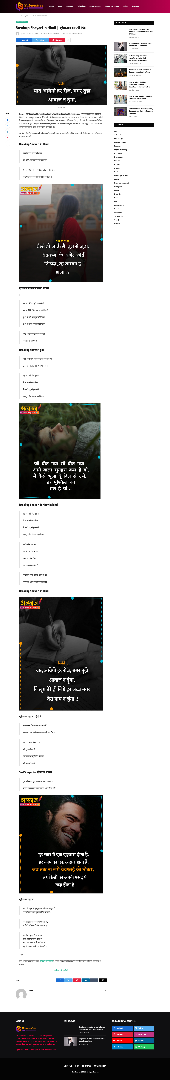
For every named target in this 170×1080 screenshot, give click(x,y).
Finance (117, 164)
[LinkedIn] (7, 131)
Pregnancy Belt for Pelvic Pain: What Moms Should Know (140, 44)
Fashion (125, 6)
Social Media (118, 213)
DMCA (77, 1066)
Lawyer (116, 190)
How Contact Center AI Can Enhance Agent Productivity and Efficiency (141, 31)
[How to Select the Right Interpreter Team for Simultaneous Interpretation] (120, 85)
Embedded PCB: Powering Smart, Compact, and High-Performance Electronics (141, 111)
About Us (68, 1066)
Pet (115, 201)
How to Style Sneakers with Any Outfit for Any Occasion (140, 97)
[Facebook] (7, 120)
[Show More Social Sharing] (68, 40)
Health (116, 179)
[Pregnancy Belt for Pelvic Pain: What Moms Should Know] (120, 46)
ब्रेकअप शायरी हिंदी (46, 961)
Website (117, 224)
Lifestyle (135, 6)
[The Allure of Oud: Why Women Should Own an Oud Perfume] (120, 72)
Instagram (118, 187)
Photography (119, 205)
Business (69, 6)
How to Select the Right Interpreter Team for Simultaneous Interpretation (139, 84)
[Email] (7, 143)
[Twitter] (7, 126)
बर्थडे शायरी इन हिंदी (61, 970)
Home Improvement (121, 183)
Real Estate (118, 209)
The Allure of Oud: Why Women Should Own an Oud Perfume (140, 71)
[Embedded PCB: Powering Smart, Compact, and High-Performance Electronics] (120, 111)
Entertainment (95, 6)
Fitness (116, 168)
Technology (81, 6)
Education (118, 153)
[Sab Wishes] (29, 6)
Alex (23, 34)
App (115, 131)
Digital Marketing (112, 6)
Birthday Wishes (120, 142)
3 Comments (67, 34)
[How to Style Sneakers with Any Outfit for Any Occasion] (120, 99)
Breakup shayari (22, 22)
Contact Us (86, 1066)
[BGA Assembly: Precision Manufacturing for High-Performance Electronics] (120, 58)
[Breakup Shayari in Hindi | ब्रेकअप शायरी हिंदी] (61, 75)
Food (116, 172)
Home (51, 6)
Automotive (118, 135)
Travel (116, 220)
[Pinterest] (7, 137)
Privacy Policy (100, 1066)
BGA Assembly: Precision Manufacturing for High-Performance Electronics (138, 58)
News (60, 6)
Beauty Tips (118, 139)
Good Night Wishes (121, 176)
